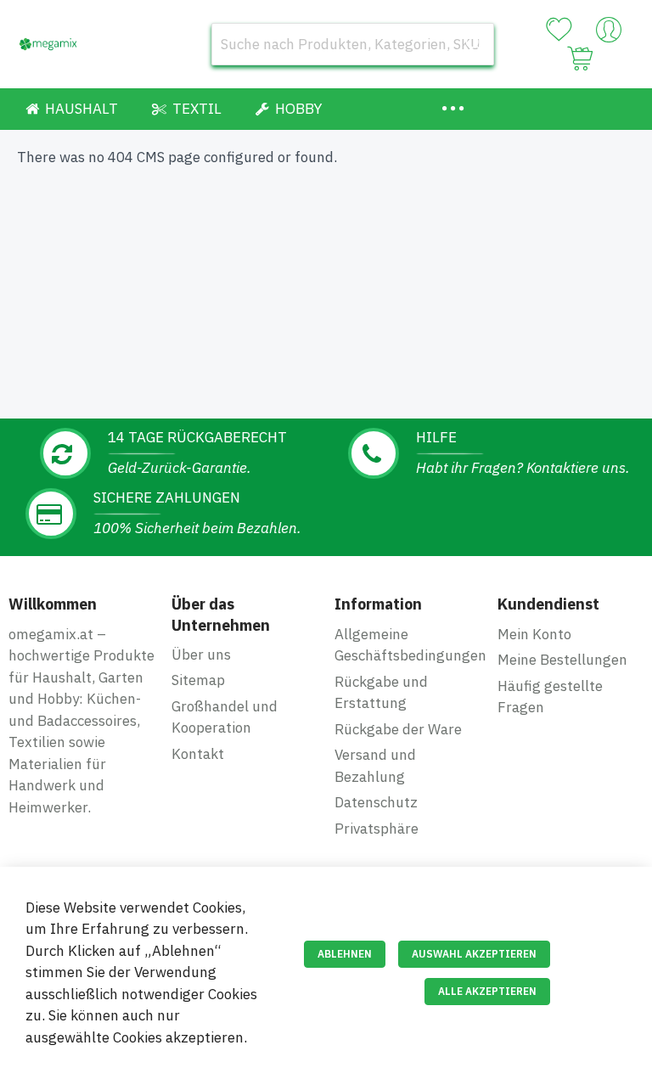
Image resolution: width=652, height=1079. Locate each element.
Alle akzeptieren (487, 991)
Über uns (201, 654)
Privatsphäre (376, 828)
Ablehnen (345, 953)
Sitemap (198, 680)
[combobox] (352, 44)
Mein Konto (534, 634)
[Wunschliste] (558, 29)
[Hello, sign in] (608, 34)
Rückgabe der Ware (398, 729)
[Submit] (473, 44)
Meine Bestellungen (562, 659)
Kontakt (197, 754)
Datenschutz (376, 802)
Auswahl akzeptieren (474, 953)
